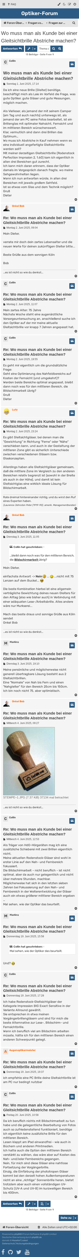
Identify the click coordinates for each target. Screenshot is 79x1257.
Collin (12, 60)
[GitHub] (10, 1252)
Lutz (14, 409)
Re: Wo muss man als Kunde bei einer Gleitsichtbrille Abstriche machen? (37, 220)
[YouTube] (27, 1252)
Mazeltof (16, 1240)
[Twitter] (19, 1252)
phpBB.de (37, 1237)
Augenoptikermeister (22, 1050)
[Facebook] (3, 1252)
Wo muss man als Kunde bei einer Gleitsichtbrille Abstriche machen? (39, 36)
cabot (25, 1240)
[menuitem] (11, 4)
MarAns (14, 642)
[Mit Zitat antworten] (72, 64)
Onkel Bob (18, 206)
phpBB (17, 1234)
